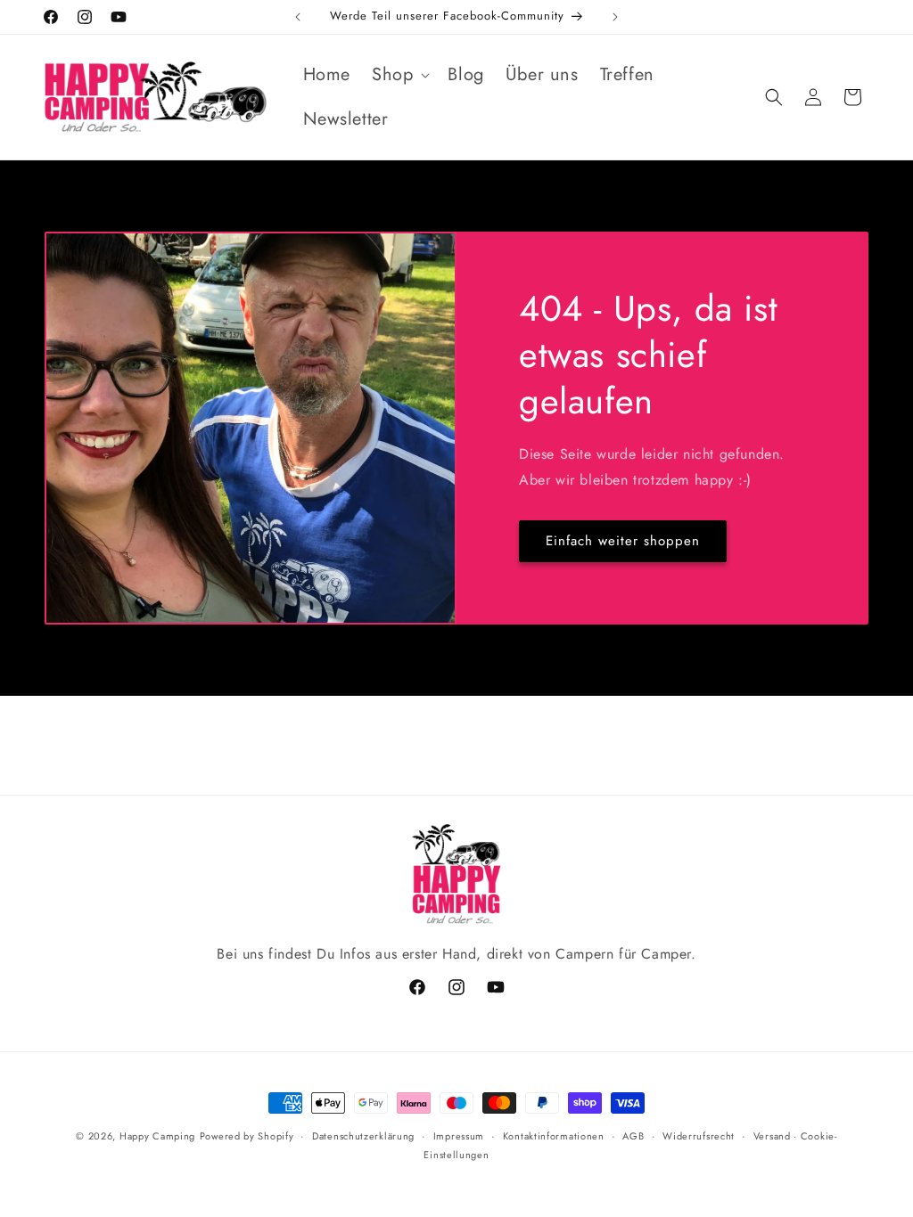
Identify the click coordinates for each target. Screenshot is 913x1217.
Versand (772, 1136)
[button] (399, 75)
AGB (633, 1136)
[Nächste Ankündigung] (615, 17)
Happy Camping (157, 1136)
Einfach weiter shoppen (623, 541)
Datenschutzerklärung (363, 1136)
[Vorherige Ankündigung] (297, 17)
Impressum (458, 1136)
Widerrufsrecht (698, 1136)
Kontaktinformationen (554, 1136)
